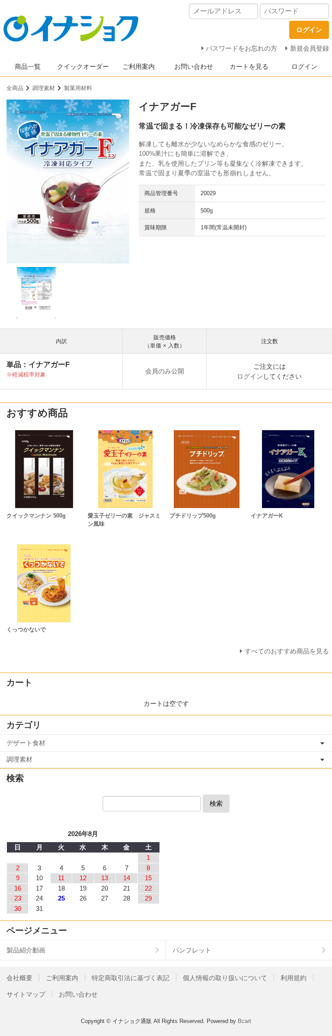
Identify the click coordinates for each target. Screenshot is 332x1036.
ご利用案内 (138, 66)
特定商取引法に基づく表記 (130, 977)
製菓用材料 (78, 88)
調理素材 (43, 88)
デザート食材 (25, 742)
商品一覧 (28, 66)
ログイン (304, 66)
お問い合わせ (193, 66)
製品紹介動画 (25, 950)
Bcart (244, 1021)
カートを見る (249, 66)
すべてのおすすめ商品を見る (287, 651)
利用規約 (293, 977)
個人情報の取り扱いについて (225, 977)
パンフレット (191, 950)
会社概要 (19, 977)
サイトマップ (25, 994)
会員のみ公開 (164, 371)
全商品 (14, 88)
